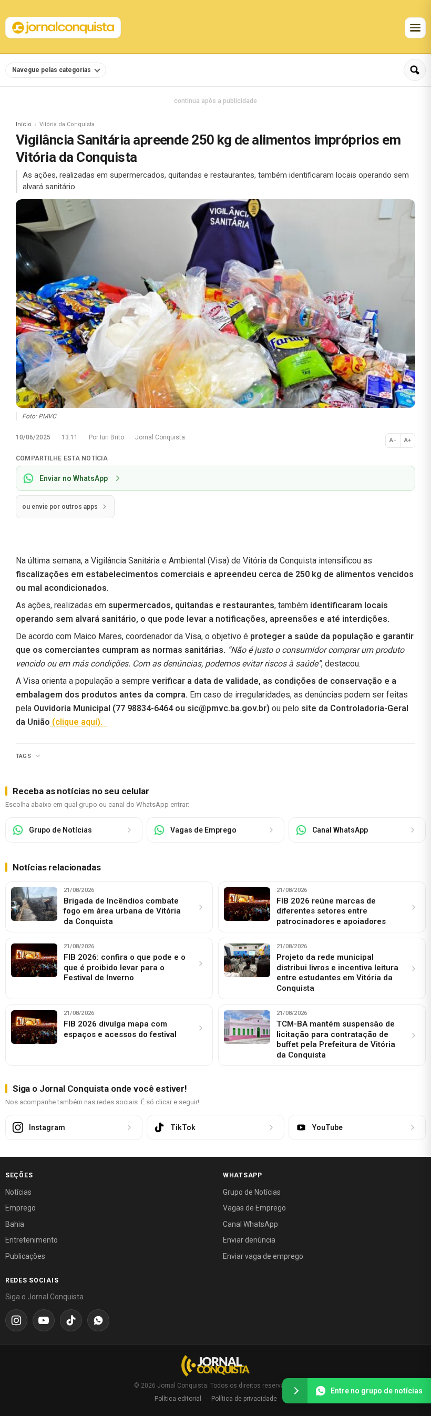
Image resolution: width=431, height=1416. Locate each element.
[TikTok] (71, 1320)
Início (24, 124)
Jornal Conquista (160, 437)
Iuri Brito (113, 437)
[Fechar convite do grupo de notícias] (294, 1390)
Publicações (25, 1256)
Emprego (20, 1208)
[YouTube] (44, 1320)
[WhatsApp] (98, 1320)
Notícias (18, 1192)
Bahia (14, 1224)
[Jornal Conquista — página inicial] (215, 1366)
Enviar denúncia (249, 1240)
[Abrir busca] (414, 69)
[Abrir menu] (415, 27)
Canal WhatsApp (250, 1224)
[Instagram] (16, 1320)
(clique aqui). (78, 722)
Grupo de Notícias (252, 1192)
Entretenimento (31, 1240)
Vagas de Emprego (254, 1208)
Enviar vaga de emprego (263, 1256)
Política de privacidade (244, 1398)
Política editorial (178, 1398)
